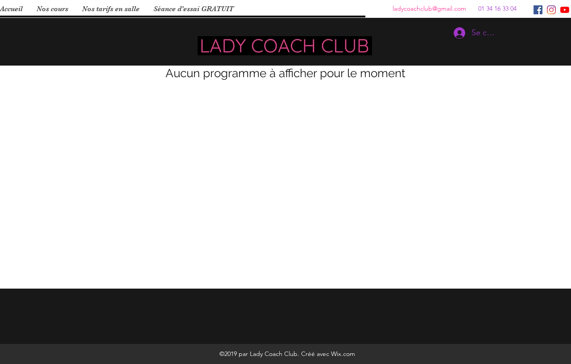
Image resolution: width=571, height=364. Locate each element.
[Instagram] (551, 9)
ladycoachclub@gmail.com (429, 8)
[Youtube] (564, 9)
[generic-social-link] (538, 9)
